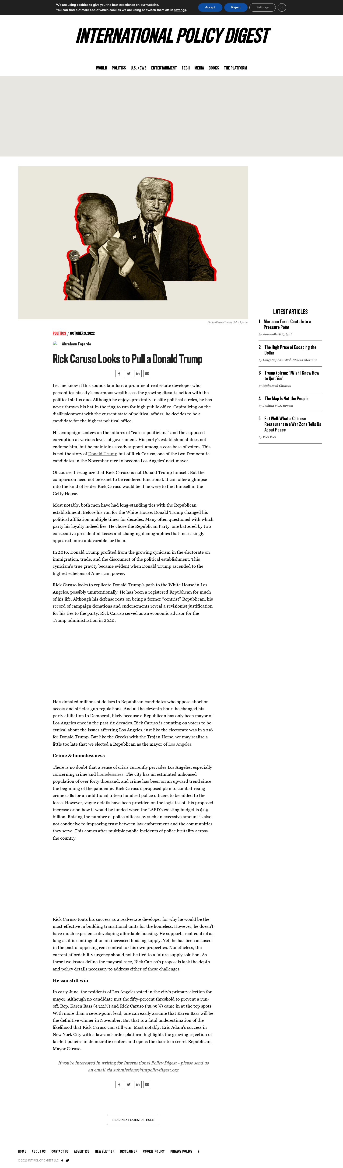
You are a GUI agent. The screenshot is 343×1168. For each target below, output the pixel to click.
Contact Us (60, 1151)
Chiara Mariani (304, 360)
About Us (39, 1151)
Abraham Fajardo (76, 344)
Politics (119, 68)
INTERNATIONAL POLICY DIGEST (171, 37)
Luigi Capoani (273, 360)
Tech (186, 68)
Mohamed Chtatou (276, 385)
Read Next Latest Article (133, 1120)
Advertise (82, 1151)
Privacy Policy (181, 1151)
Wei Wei (269, 437)
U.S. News (139, 68)
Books (214, 68)
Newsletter (105, 1151)
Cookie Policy (154, 1151)
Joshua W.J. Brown (277, 405)
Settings (262, 7)
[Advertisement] (172, 116)
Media (199, 68)
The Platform (235, 68)
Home (22, 1151)
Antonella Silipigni (276, 334)
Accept (210, 7)
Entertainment (164, 68)
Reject (236, 7)
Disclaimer (128, 1151)
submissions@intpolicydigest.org (145, 1069)
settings (180, 10)
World (101, 68)
